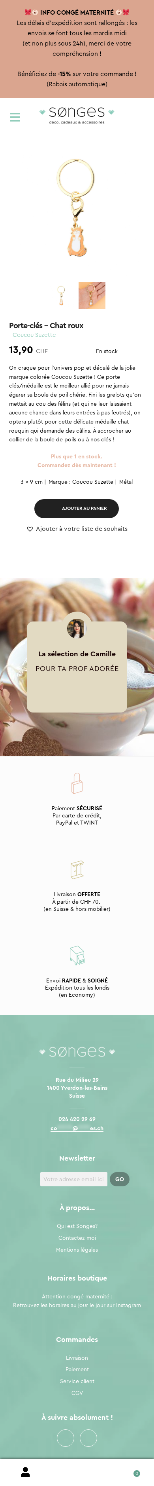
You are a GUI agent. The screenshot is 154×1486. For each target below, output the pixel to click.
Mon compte (25, 1472)
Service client (77, 1381)
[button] (77, 529)
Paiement (77, 1369)
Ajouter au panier (84, 508)
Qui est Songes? (77, 1226)
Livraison (77, 1358)
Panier (128, 1471)
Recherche (77, 1472)
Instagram (88, 1438)
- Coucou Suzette (32, 335)
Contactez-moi (77, 1238)
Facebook (65, 1438)
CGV (77, 1393)
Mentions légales (77, 1250)
